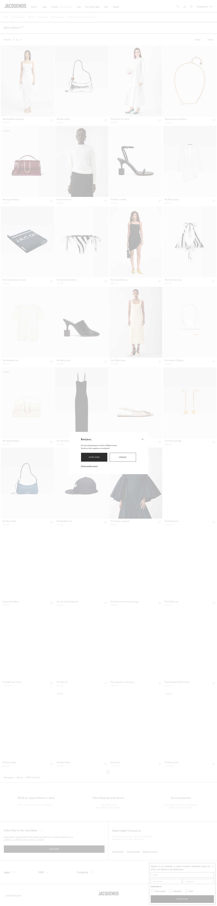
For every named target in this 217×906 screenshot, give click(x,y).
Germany (123, 457)
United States (94, 457)
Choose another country (89, 466)
